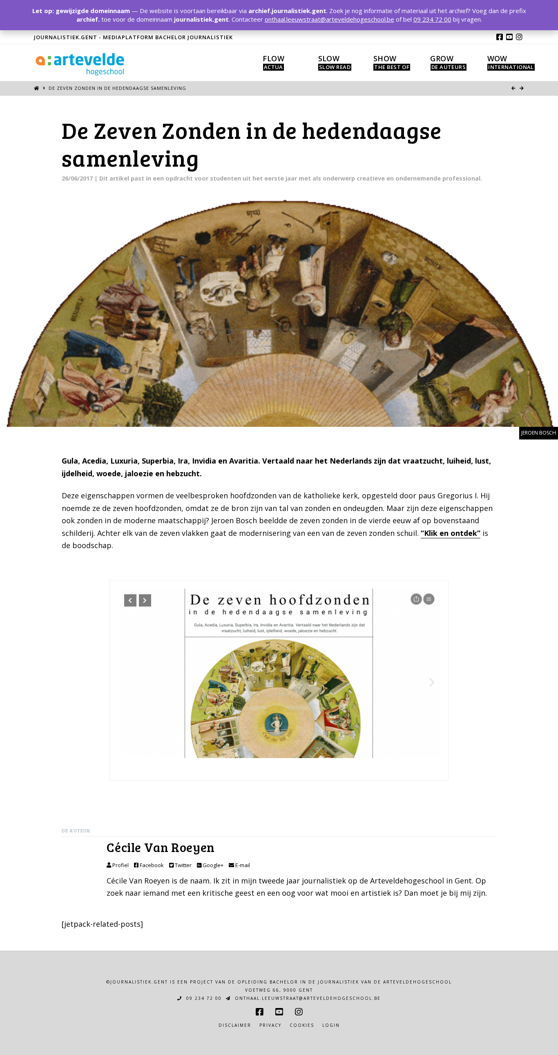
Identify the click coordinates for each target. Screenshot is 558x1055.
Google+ (212, 865)
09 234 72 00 (203, 998)
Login (331, 1025)
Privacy (270, 1025)
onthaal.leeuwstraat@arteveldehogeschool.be (307, 998)
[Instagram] (519, 36)
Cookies (302, 1025)
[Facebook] (499, 36)
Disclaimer (235, 1025)
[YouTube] (509, 36)
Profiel (120, 865)
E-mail (242, 865)
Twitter (183, 865)
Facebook (151, 865)
